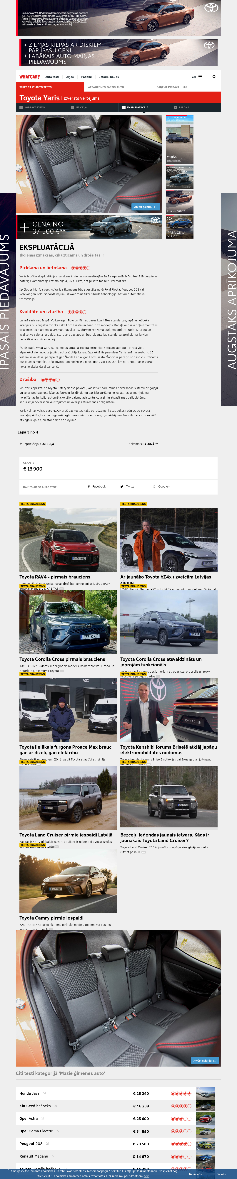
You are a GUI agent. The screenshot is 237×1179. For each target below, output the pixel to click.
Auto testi (52, 77)
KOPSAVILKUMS (34, 107)
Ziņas (70, 77)
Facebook (99, 486)
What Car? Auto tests (35, 87)
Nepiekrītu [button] (195, 1174)
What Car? (29, 77)
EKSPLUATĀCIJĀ (137, 107)
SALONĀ (184, 107)
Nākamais (141, 444)
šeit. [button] (146, 1176)
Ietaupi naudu (109, 77)
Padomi (86, 77)
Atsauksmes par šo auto (106, 87)
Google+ (164, 486)
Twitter (130, 486)
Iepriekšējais (38, 444)
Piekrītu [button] (221, 1174)
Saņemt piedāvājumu (172, 87)
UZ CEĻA (81, 107)
